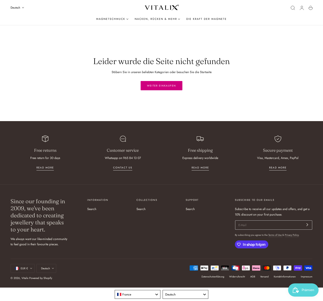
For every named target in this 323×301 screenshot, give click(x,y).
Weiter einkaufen (161, 85)
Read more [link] (45, 167)
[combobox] (137, 294)
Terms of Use (275, 235)
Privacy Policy (292, 235)
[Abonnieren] (307, 224)
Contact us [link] (122, 167)
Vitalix (25, 278)
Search (91, 209)
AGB (252, 276)
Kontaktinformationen (285, 276)
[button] (293, 8)
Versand (264, 276)
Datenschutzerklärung (212, 276)
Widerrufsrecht (237, 276)
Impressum (306, 276)
